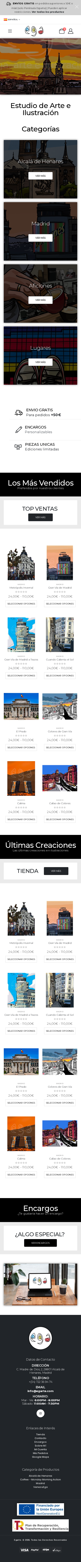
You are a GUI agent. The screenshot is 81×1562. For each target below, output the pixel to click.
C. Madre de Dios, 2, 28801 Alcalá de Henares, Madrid (40, 1370)
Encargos (40, 1442)
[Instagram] (40, 1413)
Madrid (21, 584)
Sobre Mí (40, 1445)
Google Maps (40, 1457)
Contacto (41, 1438)
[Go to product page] (21, 563)
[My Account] (70, 31)
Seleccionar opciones (21, 603)
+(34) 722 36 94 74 (40, 1382)
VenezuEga (40, 1487)
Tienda (40, 1434)
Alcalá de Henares (40, 1476)
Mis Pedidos (40, 1453)
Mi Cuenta (40, 1449)
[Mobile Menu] (10, 31)
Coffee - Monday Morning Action (40, 1479)
